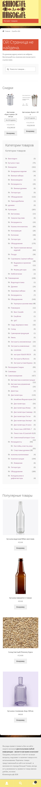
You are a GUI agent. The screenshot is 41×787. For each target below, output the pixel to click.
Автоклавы (15, 214)
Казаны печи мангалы (19, 226)
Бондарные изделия (18, 171)
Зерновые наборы (18, 291)
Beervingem (12, 158)
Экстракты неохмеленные (21, 342)
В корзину (11, 133)
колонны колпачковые (20, 454)
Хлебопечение (16, 274)
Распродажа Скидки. (16, 367)
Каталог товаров (10, 21)
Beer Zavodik (18, 312)
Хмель (13, 337)
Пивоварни (15, 308)
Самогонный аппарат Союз (24, 437)
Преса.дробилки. (17, 201)
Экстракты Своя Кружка (23, 363)
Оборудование (17, 197)
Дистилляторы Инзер (22, 408)
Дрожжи (14, 286)
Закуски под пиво (18, 218)
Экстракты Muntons (21, 359)
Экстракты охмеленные (20, 346)
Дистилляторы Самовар (23, 412)
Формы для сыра (20, 270)
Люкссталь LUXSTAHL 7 (23, 429)
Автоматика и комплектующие (23, 380)
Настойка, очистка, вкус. (23, 446)
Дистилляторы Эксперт (23, 420)
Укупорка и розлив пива (23, 303)
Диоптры (14, 391)
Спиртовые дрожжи (21, 450)
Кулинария (12, 209)
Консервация (16, 231)
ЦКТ (15, 320)
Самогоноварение (15, 376)
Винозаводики (16, 180)
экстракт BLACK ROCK (22, 354)
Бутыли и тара (13, 163)
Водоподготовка (17, 282)
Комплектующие (17, 459)
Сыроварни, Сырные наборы (22, 259)
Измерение (18, 463)
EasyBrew (17, 316)
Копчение (15, 235)
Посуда (14, 254)
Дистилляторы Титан (22, 416)
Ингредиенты (16, 184)
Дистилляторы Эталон (22, 425)
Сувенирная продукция (20, 333)
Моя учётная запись (7, 783)
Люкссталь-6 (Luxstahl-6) (23, 433)
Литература (15, 192)
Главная (7, 31)
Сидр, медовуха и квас (19, 325)
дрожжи (11, 205)
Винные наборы (17, 175)
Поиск (20, 783)
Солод (13, 329)
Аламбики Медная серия (23, 399)
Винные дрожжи (20, 188)
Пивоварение (13, 278)
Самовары (12, 371)
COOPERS (17, 350)
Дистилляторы (17, 395)
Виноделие (12, 167)
